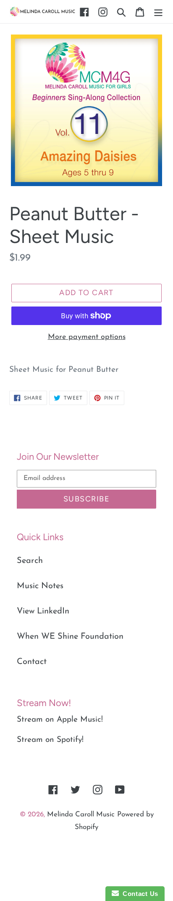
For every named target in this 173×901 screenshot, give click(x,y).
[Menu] (158, 11)
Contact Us (138, 893)
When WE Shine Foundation (70, 636)
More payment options (87, 337)
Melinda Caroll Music (81, 814)
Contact (32, 662)
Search (30, 561)
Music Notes (40, 586)
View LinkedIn (43, 611)
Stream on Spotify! (50, 740)
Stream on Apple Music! (60, 720)
